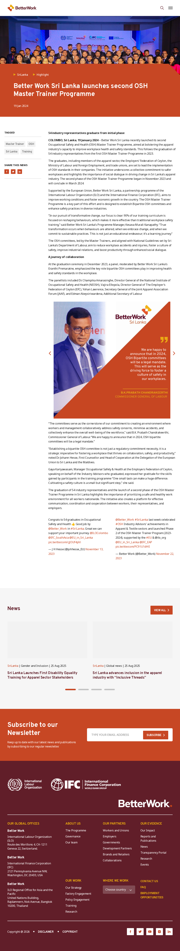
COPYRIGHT (70, 932)
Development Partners (117, 848)
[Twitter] (140, 931)
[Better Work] (145, 803)
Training (27, 152)
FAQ (143, 887)
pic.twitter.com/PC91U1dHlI (132, 546)
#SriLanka (77, 529)
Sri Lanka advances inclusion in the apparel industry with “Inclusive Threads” (127, 675)
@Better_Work (57, 529)
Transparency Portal (153, 853)
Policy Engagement (78, 900)
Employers (109, 836)
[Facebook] (130, 931)
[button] (50, 353)
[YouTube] (149, 931)
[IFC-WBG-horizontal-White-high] (86, 784)
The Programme (75, 830)
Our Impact (147, 830)
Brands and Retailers (116, 854)
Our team (71, 842)
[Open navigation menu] (170, 8)
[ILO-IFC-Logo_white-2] (24, 784)
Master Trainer (15, 144)
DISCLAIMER (46, 932)
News (144, 847)
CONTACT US (149, 881)
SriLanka (12, 666)
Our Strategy (73, 888)
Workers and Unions (116, 830)
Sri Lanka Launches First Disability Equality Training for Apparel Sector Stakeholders (42, 675)
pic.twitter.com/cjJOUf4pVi (64, 542)
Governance (73, 836)
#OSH (119, 524)
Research (146, 858)
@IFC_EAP (146, 542)
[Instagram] (159, 931)
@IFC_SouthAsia (58, 538)
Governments (111, 842)
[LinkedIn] (169, 931)
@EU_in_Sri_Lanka (81, 538)
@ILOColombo (99, 533)
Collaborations (112, 860)
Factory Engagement (78, 894)
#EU (149, 538)
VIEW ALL (160, 610)
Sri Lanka (11, 152)
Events (144, 864)
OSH (31, 144)
